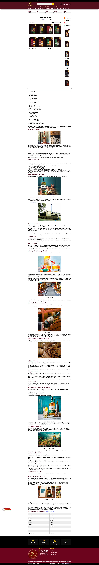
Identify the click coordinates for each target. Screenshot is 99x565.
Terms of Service (67, 563)
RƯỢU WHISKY (30, 8)
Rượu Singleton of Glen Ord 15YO (34, 119)
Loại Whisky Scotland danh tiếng (33, 98)
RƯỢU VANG (35, 8)
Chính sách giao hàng (54, 552)
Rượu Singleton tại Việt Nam (33, 116)
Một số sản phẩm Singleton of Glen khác (35, 122)
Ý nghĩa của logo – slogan (33, 95)
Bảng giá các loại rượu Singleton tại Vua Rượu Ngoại (36, 123)
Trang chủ (40, 19)
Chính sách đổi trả (53, 554)
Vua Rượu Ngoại (50, 511)
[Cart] (70, 3)
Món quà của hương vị (33, 105)
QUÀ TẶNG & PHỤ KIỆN (66, 8)
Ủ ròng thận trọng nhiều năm (34, 112)
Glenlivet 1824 (67, 58)
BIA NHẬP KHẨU (59, 8)
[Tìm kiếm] (53, 4)
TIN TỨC (67, 4)
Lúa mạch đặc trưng (33, 102)
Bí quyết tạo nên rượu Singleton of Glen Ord (35, 109)
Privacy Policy (63, 563)
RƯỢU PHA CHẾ (53, 8)
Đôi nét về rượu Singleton (33, 94)
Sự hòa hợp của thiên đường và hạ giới (34, 106)
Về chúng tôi (52, 550)
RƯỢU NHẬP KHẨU (44, 19)
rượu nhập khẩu (42, 145)
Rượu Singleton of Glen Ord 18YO (34, 120)
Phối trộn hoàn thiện (33, 113)
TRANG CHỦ (61, 4)
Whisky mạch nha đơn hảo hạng (34, 101)
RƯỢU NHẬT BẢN (40, 8)
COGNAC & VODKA (47, 8)
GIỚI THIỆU (64, 4)
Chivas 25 (67, 87)
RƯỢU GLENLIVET (33, 202)
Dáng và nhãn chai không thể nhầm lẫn (34, 108)
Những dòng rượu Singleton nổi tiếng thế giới (35, 115)
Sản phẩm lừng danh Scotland (34, 99)
